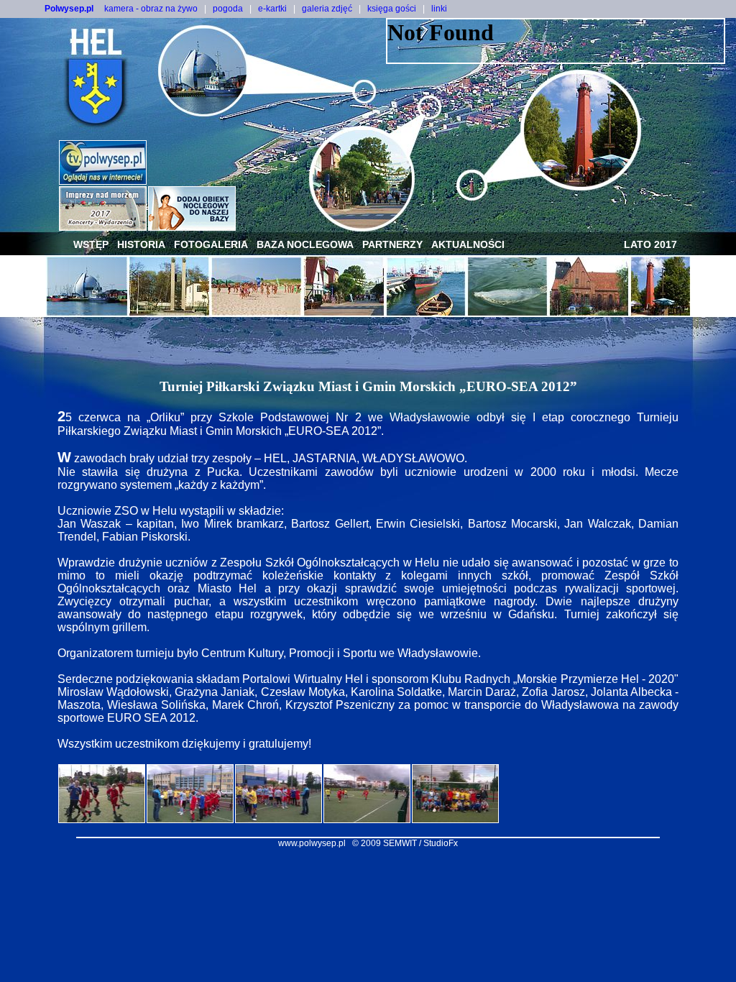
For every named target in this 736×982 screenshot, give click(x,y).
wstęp (91, 244)
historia (141, 244)
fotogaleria (211, 244)
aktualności (468, 244)
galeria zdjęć (327, 9)
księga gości (391, 9)
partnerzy (392, 244)
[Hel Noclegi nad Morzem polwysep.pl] (192, 227)
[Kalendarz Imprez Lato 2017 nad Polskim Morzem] (103, 227)
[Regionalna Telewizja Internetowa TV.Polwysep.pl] (103, 181)
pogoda (228, 9)
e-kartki (272, 9)
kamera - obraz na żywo (151, 9)
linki (439, 9)
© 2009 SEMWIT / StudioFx (405, 843)
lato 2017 (650, 244)
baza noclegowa (305, 244)
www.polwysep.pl (312, 843)
